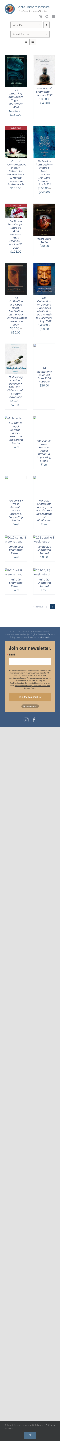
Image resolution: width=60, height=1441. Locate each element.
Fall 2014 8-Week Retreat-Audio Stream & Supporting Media (44, 451)
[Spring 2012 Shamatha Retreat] (16, 537)
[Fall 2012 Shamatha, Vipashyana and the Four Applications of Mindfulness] (44, 478)
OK (30, 1435)
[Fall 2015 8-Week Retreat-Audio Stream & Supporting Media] (13, 418)
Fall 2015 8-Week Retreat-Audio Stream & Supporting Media (16, 433)
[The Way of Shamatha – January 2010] (44, 57)
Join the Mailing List (30, 697)
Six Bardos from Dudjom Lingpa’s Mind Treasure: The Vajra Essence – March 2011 (44, 172)
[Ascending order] (46, 25)
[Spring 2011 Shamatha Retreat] (44, 537)
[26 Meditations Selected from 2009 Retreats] (44, 346)
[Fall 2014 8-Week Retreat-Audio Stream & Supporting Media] (44, 418)
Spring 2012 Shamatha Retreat (16, 550)
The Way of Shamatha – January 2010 (44, 92)
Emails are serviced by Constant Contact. (31, 685)
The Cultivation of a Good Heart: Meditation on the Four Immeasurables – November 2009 (17, 311)
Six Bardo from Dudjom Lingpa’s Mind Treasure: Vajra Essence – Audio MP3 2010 (16, 234)
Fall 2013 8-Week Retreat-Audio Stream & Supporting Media (16, 510)
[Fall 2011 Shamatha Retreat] (16, 570)
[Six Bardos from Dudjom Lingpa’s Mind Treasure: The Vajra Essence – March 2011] (44, 128)
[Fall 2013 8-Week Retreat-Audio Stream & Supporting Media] (16, 478)
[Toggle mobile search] (47, 16)
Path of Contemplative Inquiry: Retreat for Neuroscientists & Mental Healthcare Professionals (17, 172)
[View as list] (33, 42)
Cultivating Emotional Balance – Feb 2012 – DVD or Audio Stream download (15, 387)
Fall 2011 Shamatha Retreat (16, 583)
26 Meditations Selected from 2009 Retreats (44, 375)
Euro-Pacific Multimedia (39, 637)
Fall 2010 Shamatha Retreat (44, 583)
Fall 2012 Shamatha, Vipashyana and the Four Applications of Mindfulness (44, 510)
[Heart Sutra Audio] (44, 205)
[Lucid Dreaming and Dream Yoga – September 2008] (16, 57)
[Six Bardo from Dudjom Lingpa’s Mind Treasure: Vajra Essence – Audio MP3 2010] (16, 205)
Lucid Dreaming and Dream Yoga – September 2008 (15, 98)
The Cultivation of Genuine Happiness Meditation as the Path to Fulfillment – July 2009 (44, 309)
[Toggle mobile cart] (40, 16)
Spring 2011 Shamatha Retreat (44, 550)
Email (12, 654)
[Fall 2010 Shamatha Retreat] (44, 570)
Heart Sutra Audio (44, 240)
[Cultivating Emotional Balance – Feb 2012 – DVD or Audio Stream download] (16, 346)
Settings (50, 1425)
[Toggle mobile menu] (53, 16)
